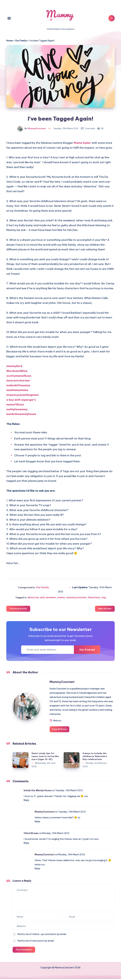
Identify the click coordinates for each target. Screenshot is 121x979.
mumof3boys (15, 404)
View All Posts (59, 729)
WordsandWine (17, 371)
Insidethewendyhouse (21, 414)
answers (51, 597)
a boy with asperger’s (21, 399)
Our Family (21, 40)
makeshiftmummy (18, 385)
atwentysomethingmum (22, 395)
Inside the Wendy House (38, 790)
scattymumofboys (18, 375)
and (42, 597)
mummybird (14, 366)
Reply (26, 800)
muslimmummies (17, 390)
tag (103, 597)
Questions (94, 597)
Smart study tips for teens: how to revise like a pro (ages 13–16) (45, 756)
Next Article (104, 608)
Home (9, 40)
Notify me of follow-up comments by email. (41, 934)
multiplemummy (17, 409)
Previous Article (18, 608)
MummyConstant (62, 682)
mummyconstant (76, 597)
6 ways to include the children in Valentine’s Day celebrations (95, 756)
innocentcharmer (18, 380)
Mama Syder (82, 143)
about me (33, 597)
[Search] (111, 18)
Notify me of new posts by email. (35, 940)
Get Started (87, 649)
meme (61, 597)
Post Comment (24, 949)
